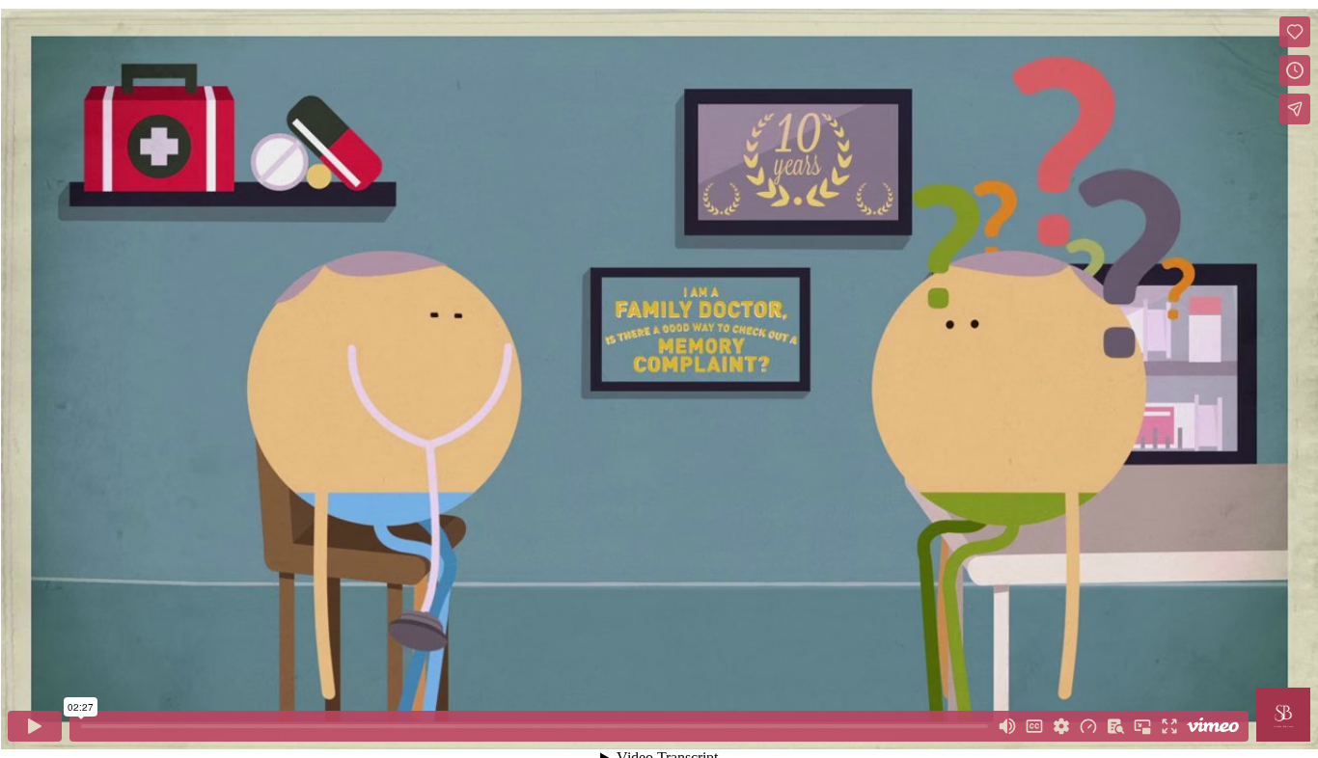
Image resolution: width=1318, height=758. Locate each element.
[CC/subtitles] (1034, 726)
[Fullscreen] (1169, 726)
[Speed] (1088, 726)
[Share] (1294, 109)
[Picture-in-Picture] (1142, 726)
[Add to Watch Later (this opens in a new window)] (1294, 70)
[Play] (35, 726)
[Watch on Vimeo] (1213, 726)
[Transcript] (1115, 726)
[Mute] (1007, 726)
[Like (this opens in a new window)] (1294, 31)
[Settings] (1061, 726)
